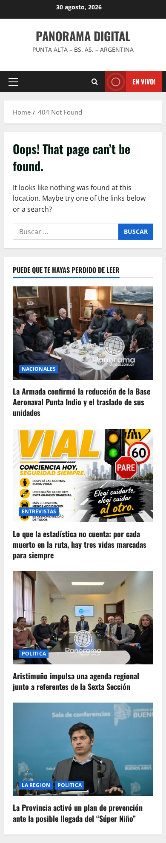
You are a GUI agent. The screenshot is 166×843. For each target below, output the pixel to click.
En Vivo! (143, 81)
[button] (13, 82)
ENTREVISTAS (39, 511)
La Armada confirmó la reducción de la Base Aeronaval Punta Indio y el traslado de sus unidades (81, 402)
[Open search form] (95, 81)
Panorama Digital (83, 36)
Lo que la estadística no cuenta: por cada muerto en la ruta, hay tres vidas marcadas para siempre (79, 544)
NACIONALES (39, 368)
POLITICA (34, 653)
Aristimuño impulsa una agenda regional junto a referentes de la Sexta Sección (76, 681)
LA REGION (36, 785)
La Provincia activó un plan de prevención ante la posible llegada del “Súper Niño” (78, 812)
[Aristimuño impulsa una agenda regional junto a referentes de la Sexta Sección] (83, 617)
